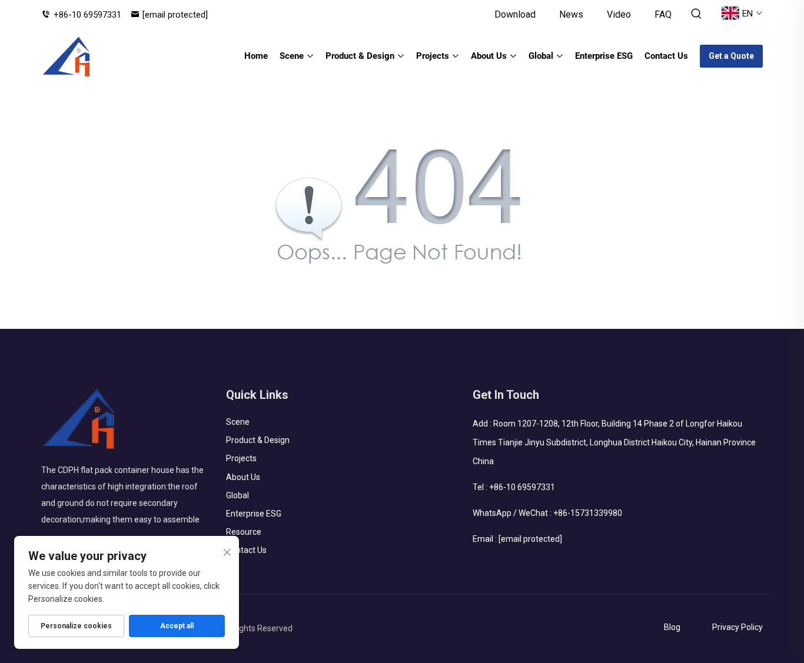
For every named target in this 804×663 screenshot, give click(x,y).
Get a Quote (731, 56)
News (571, 14)
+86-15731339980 (587, 513)
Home (256, 56)
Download (515, 14)
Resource (243, 532)
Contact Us (666, 56)
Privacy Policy (737, 627)
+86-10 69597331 (87, 14)
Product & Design (359, 56)
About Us (489, 56)
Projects (432, 56)
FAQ (663, 14)
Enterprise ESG (604, 56)
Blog (672, 627)
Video (619, 14)
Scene (292, 56)
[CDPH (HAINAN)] (66, 56)
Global (541, 56)
